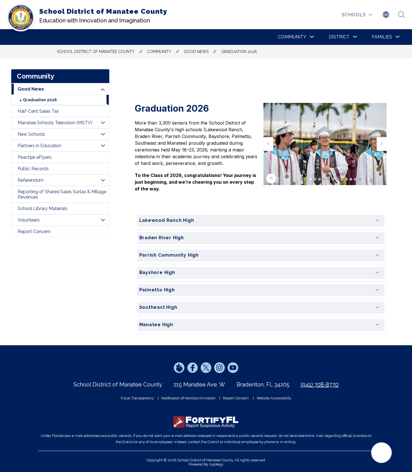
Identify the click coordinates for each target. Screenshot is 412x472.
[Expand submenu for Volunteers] (103, 220)
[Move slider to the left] (268, 143)
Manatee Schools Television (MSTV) (55, 122)
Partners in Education (39, 145)
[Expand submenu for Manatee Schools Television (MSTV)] (103, 122)
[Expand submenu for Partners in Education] (103, 145)
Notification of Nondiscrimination (188, 398)
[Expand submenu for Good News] (103, 90)
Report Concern (34, 231)
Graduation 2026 (239, 51)
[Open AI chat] (381, 453)
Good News (196, 51)
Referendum (30, 180)
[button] (301, 179)
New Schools (31, 134)
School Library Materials (43, 208)
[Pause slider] (271, 178)
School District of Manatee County (96, 51)
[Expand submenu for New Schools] (103, 134)
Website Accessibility (273, 398)
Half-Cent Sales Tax (38, 111)
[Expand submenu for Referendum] (103, 180)
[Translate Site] (386, 15)
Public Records (33, 168)
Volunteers (29, 220)
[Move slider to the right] (381, 143)
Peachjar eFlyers (35, 157)
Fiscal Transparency (137, 398)
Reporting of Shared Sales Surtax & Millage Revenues (62, 194)
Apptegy (216, 464)
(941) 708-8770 (320, 384)
